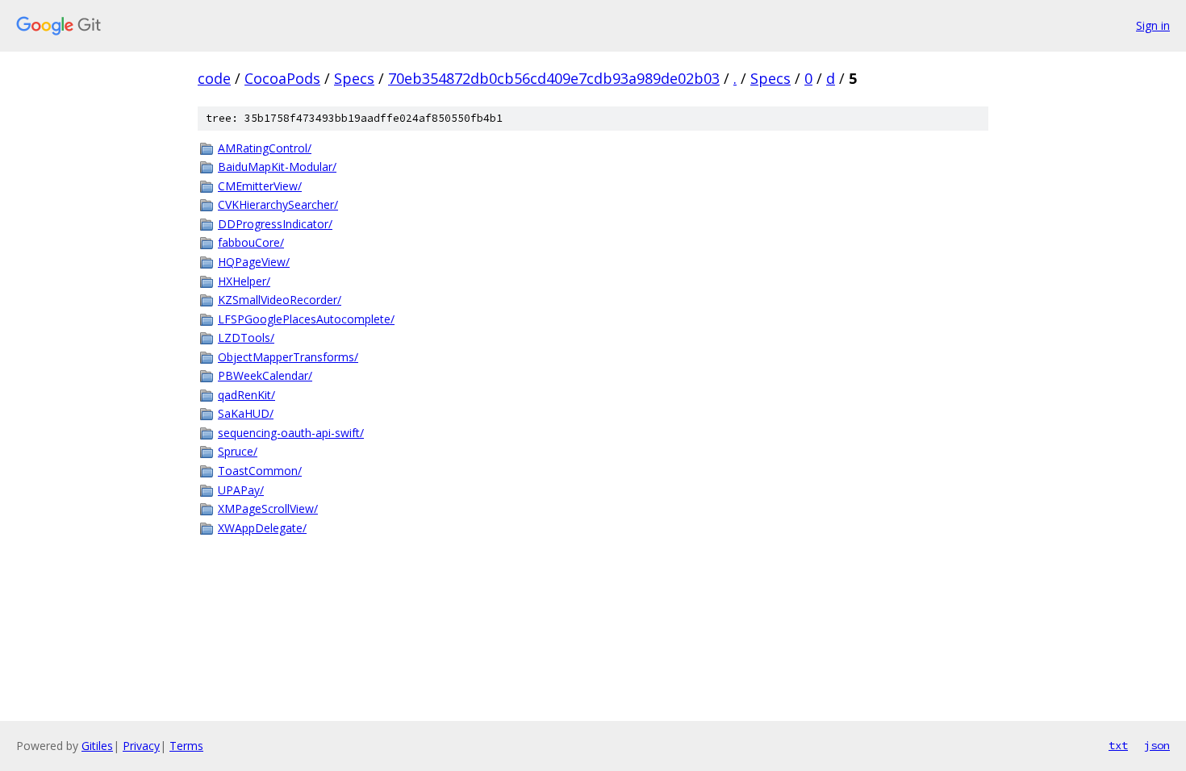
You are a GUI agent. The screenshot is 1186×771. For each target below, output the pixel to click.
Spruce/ (237, 451)
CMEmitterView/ (260, 186)
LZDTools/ (246, 337)
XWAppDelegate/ (262, 528)
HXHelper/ (244, 281)
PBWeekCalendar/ (265, 375)
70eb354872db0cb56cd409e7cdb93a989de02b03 (554, 78)
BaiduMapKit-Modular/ (277, 166)
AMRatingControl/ (264, 148)
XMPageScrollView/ (268, 508)
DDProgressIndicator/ (275, 223)
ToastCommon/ (260, 470)
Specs (354, 78)
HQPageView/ (254, 261)
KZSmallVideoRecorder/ (279, 299)
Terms (186, 745)
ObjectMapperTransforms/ (288, 357)
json (1157, 745)
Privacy (141, 745)
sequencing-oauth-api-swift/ (291, 432)
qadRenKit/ (246, 394)
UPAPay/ (241, 490)
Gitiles (97, 745)
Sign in (1153, 25)
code (214, 78)
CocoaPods (282, 78)
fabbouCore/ (251, 242)
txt (1118, 745)
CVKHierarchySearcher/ (278, 204)
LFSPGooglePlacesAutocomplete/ (306, 319)
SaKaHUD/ (246, 413)
